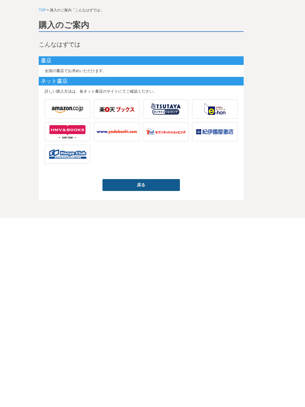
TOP (42, 10)
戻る (141, 184)
